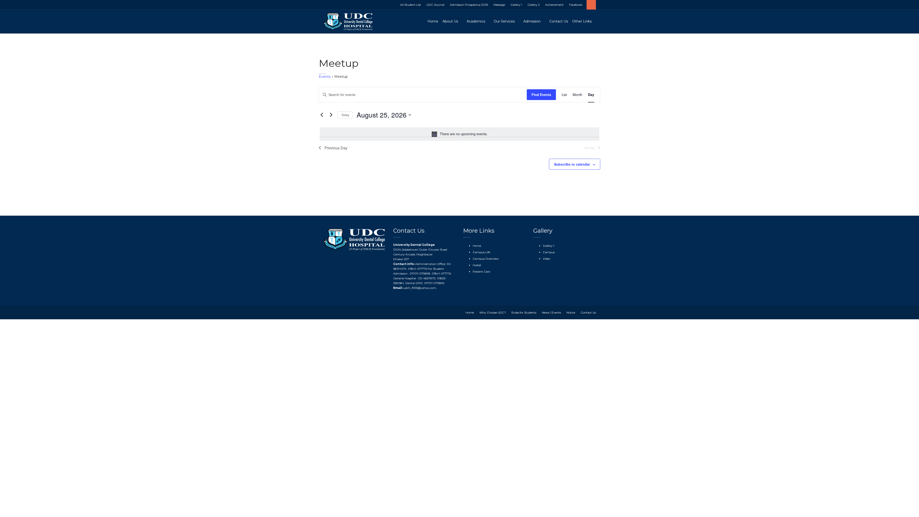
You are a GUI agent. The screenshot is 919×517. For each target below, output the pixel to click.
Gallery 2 (533, 4)
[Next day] (331, 115)
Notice (570, 312)
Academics (476, 21)
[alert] (459, 134)
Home (432, 21)
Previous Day (336, 148)
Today (345, 115)
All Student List (410, 4)
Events (325, 76)
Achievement (554, 4)
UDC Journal (435, 4)
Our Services (504, 21)
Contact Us (558, 21)
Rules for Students (523, 312)
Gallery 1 (516, 4)
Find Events (541, 94)
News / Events (551, 312)
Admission (532, 21)
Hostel (477, 265)
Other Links (582, 21)
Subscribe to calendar (572, 164)
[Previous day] (322, 115)
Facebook (575, 4)
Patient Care (481, 271)
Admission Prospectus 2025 (469, 4)
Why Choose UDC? (492, 312)
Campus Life (481, 252)
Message (499, 4)
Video (546, 258)
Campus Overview (486, 258)
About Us (450, 21)
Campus (549, 252)
